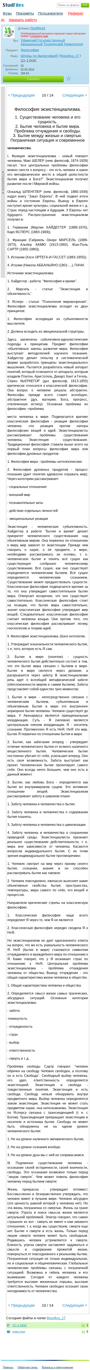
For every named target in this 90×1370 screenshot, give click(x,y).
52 (83, 1325)
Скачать (33, 79)
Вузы (7, 13)
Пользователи (50, 13)
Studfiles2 (37, 28)
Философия (30, 50)
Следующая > (74, 95)
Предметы (25, 13)
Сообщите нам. (39, 36)
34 (83, 1331)
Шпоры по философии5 (39, 56)
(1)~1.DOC (19, 1325)
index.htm (18, 1331)
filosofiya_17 (69, 56)
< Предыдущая (21, 95)
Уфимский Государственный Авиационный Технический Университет (52, 42)
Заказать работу (23, 20)
